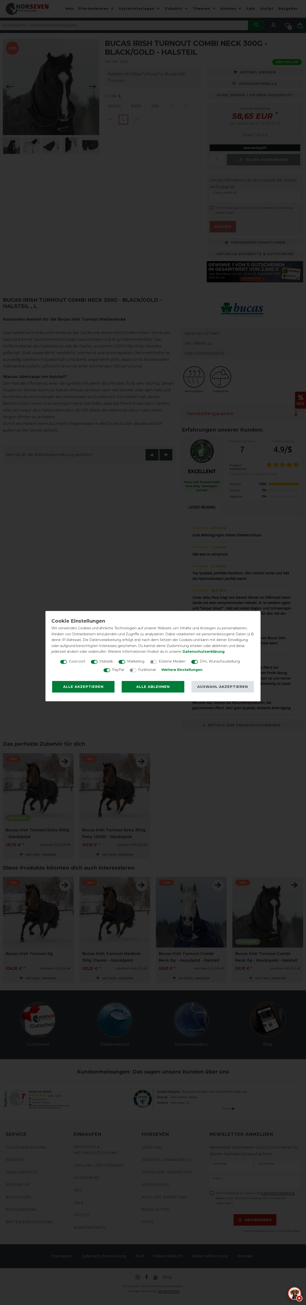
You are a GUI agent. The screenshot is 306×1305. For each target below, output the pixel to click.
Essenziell (77, 661)
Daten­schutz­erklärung (203, 651)
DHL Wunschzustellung (220, 661)
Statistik (106, 661)
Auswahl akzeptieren (222, 687)
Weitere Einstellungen (181, 670)
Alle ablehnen (153, 687)
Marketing (135, 661)
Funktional (147, 670)
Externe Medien (172, 661)
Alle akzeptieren (83, 687)
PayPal (118, 670)
